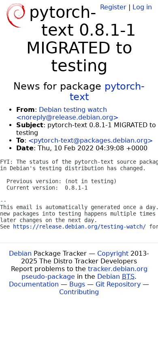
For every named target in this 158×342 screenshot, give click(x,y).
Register (113, 7)
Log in (142, 7)
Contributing (79, 292)
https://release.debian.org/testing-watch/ (79, 226)
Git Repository (118, 284)
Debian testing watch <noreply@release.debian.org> (67, 113)
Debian (20, 253)
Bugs (77, 284)
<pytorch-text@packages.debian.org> (90, 140)
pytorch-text (107, 92)
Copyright (112, 253)
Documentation (34, 284)
